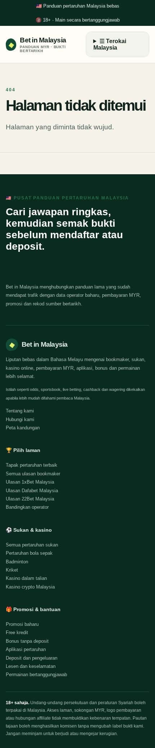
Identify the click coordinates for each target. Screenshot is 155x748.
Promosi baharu (22, 624)
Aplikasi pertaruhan (26, 649)
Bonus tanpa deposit (27, 641)
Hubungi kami (20, 419)
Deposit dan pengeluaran (31, 658)
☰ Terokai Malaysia (109, 44)
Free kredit (17, 632)
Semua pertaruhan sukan (32, 545)
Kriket (12, 570)
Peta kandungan (23, 427)
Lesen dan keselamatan (31, 666)
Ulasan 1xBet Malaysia (30, 482)
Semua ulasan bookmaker (33, 473)
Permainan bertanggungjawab (36, 674)
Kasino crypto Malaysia (30, 587)
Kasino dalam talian (26, 578)
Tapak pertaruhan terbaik (31, 465)
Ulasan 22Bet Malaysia (30, 499)
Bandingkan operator (27, 507)
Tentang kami (20, 411)
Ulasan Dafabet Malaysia (32, 490)
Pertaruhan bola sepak (29, 553)
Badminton (17, 561)
